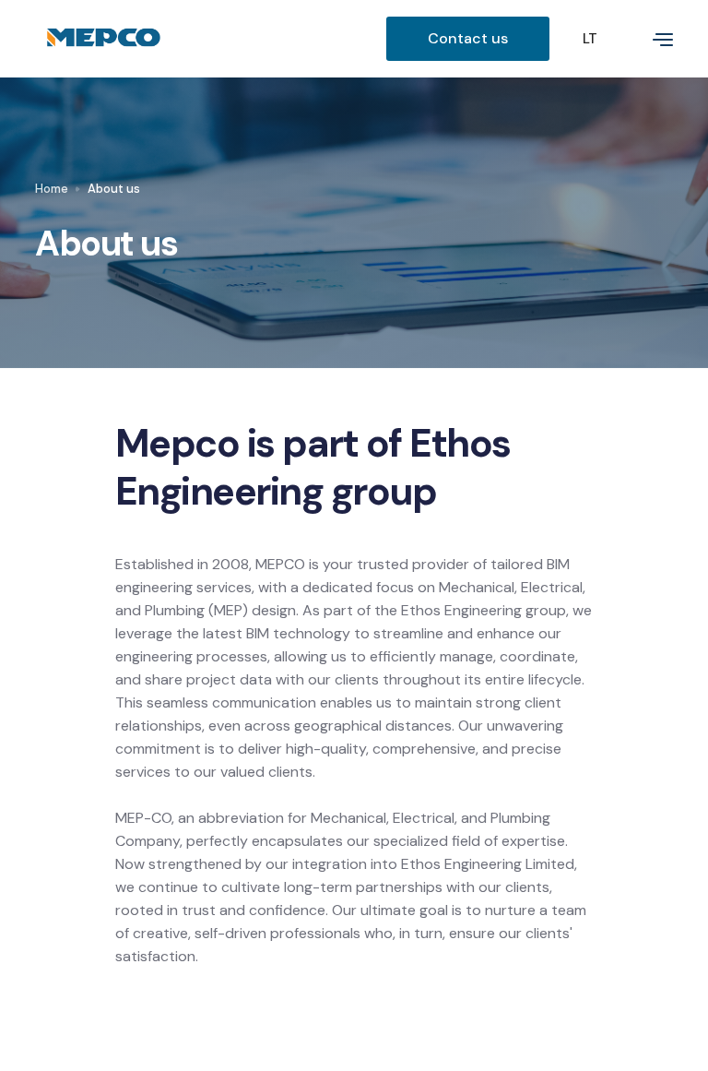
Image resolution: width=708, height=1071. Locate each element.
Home (51, 188)
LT (590, 39)
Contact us (468, 38)
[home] (210, 39)
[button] (652, 39)
